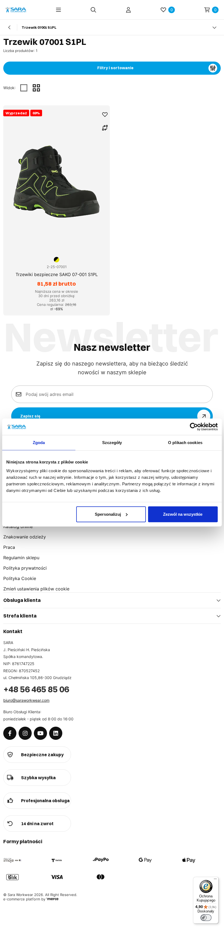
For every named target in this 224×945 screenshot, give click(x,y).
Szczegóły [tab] (112, 442)
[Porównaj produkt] (105, 128)
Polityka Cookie (19, 578)
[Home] (15, 9)
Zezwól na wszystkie (182, 514)
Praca (9, 547)
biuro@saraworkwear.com (26, 700)
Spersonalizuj (108, 514)
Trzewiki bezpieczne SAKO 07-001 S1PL (57, 274)
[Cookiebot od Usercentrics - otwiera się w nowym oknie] (194, 427)
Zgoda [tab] (39, 442)
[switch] (206, 917)
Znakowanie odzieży (24, 537)
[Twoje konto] (128, 10)
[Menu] (58, 10)
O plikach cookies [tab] (185, 442)
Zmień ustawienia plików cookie (36, 589)
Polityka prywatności (25, 568)
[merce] (52, 899)
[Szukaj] (93, 10)
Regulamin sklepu (21, 557)
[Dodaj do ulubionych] (105, 114)
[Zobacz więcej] (214, 27)
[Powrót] (10, 27)
